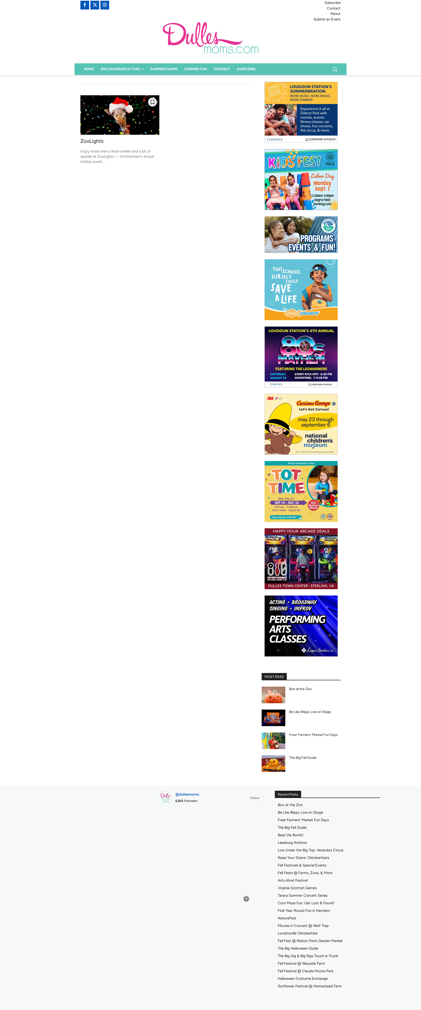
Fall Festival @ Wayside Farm (301, 963)
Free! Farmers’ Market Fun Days (313, 735)
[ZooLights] (119, 115)
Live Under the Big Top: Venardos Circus (310, 850)
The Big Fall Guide (302, 758)
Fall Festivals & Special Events (302, 865)
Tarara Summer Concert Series (302, 895)
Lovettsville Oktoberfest (298, 933)
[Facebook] (84, 5)
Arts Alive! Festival (293, 880)
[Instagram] (104, 5)
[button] (335, 69)
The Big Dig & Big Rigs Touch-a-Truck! (308, 956)
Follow (254, 798)
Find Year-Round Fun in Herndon (304, 910)
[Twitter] (94, 5)
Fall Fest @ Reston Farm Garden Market (310, 941)
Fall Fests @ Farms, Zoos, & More (305, 873)
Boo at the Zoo (300, 689)
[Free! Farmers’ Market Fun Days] (273, 740)
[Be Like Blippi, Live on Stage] (273, 718)
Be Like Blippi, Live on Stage (310, 712)
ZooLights (92, 141)
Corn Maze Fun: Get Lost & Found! (306, 903)
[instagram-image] (174, 826)
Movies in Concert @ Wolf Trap (303, 925)
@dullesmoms (187, 794)
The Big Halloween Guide (298, 948)
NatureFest (287, 918)
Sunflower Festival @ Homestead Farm (310, 986)
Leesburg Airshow (292, 842)
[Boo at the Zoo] (273, 695)
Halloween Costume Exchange (303, 978)
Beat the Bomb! (290, 835)
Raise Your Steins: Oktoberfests (303, 858)
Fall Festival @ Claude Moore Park (305, 971)
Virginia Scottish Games (297, 888)
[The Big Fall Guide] (273, 763)
